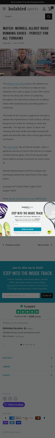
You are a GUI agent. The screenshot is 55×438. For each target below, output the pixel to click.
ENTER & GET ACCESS (27, 229)
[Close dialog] (52, 204)
